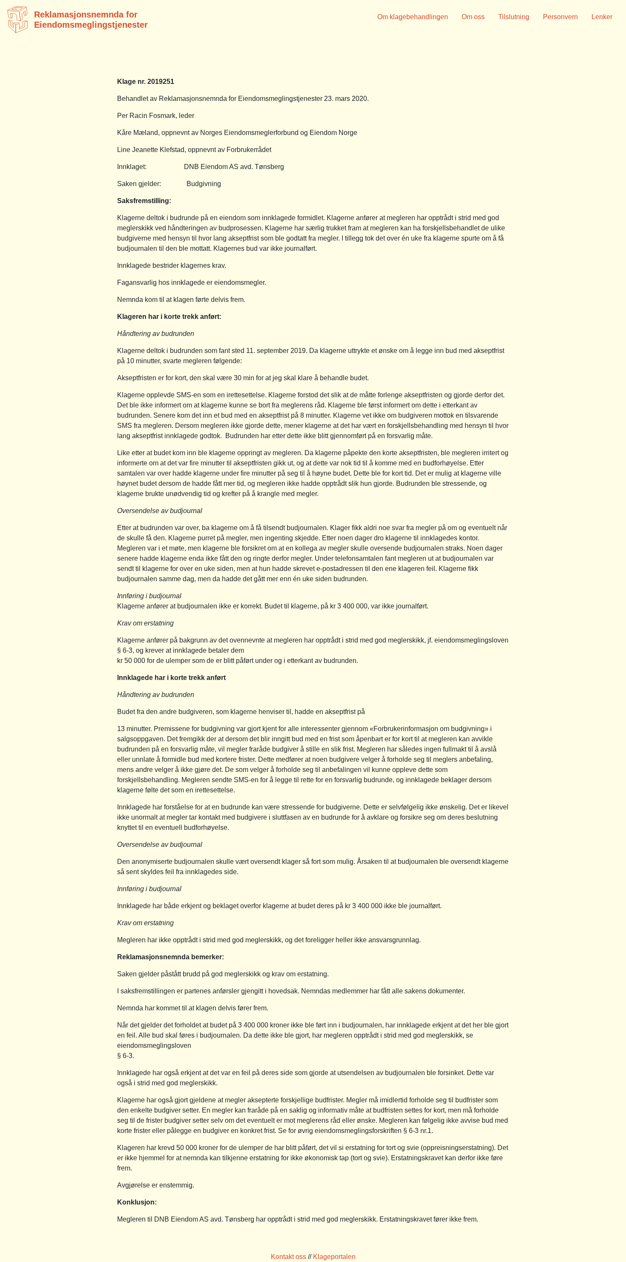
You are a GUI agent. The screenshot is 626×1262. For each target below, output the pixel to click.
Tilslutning (513, 16)
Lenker (602, 16)
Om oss (473, 16)
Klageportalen (334, 1256)
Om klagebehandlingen (412, 16)
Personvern (560, 16)
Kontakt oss (288, 1256)
